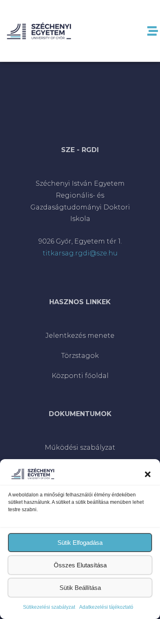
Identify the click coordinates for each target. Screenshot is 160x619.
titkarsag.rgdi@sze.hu (80, 253)
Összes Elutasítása (80, 565)
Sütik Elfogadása (80, 542)
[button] (148, 473)
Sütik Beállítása (80, 587)
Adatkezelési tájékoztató (106, 607)
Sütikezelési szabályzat (49, 607)
